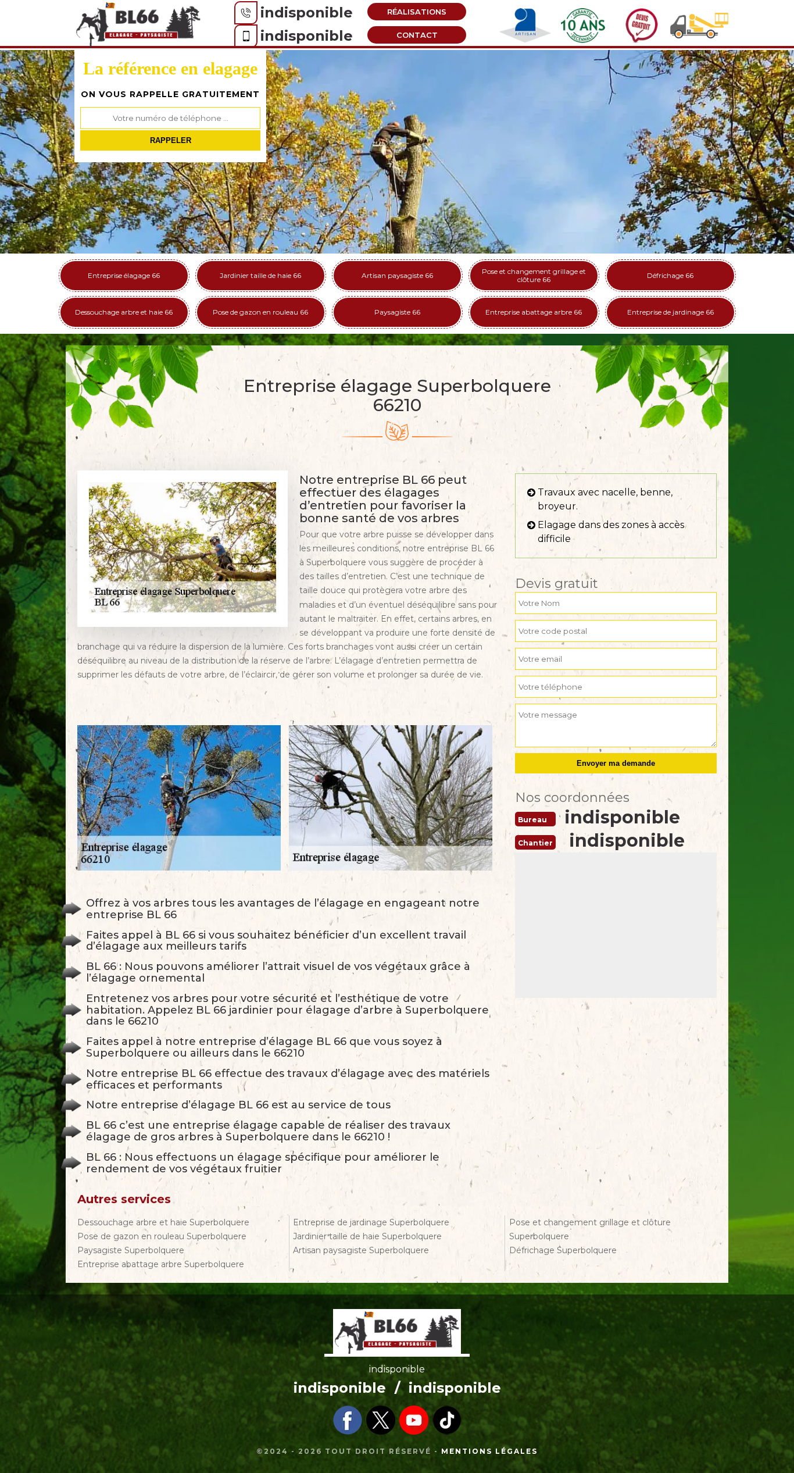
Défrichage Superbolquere (563, 1250)
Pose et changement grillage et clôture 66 (534, 275)
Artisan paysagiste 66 (397, 275)
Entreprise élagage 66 (124, 275)
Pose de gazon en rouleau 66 (260, 312)
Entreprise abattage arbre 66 (533, 312)
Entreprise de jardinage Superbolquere (371, 1222)
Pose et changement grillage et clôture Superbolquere (590, 1229)
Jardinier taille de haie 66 (260, 275)
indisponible (306, 12)
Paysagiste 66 (397, 312)
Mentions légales (489, 1451)
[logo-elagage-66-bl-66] (138, 24)
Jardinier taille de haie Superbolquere (367, 1236)
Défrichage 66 (670, 275)
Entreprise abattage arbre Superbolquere (160, 1264)
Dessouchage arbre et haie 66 (124, 312)
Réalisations (416, 11)
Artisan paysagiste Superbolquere (361, 1250)
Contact (417, 35)
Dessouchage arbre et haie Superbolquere (163, 1222)
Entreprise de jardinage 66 (670, 312)
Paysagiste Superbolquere (130, 1250)
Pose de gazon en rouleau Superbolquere (161, 1236)
